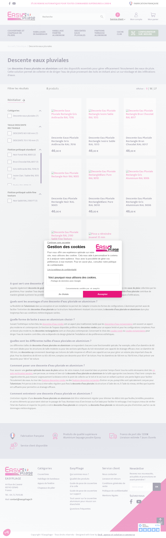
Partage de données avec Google (66, 281)
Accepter (102, 294)
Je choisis (64, 294)
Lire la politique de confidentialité (62, 270)
